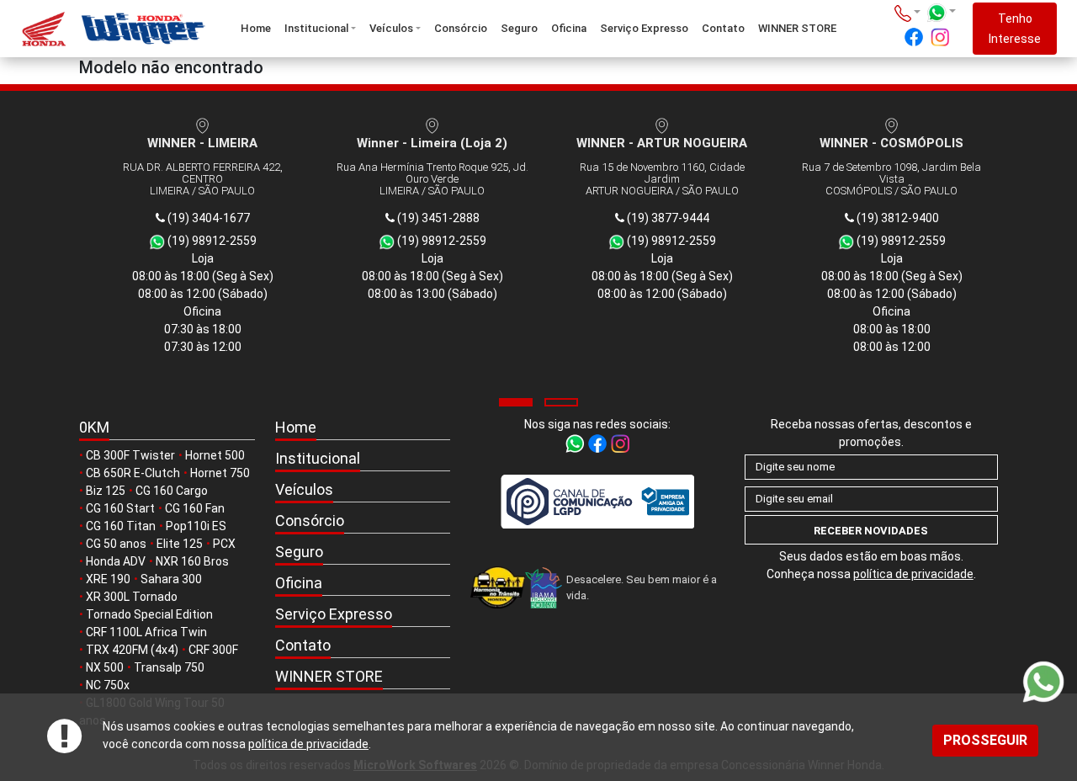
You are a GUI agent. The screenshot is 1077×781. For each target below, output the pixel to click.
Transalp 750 (169, 667)
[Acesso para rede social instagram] (940, 37)
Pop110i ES (196, 526)
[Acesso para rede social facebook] (914, 37)
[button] (515, 402)
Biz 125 (105, 490)
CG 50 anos (116, 543)
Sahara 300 (171, 579)
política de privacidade (308, 744)
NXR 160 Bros (192, 561)
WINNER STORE (797, 28)
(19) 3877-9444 (666, 218)
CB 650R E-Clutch (133, 473)
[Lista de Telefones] (907, 12)
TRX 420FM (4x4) (132, 649)
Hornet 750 (220, 473)
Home (256, 28)
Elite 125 (180, 543)
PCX (224, 543)
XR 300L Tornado (132, 596)
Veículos (391, 28)
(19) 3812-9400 (896, 218)
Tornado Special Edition (149, 614)
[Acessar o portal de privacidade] (597, 501)
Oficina (568, 28)
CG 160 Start (120, 508)
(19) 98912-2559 (211, 240)
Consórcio (460, 28)
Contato (723, 28)
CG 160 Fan (195, 508)
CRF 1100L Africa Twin (146, 632)
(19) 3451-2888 (437, 218)
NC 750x (108, 685)
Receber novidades (871, 530)
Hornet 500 (215, 455)
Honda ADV (116, 561)
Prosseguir (985, 740)
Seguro (519, 28)
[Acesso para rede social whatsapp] (576, 442)
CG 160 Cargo (171, 490)
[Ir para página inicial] (106, 29)
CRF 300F (213, 649)
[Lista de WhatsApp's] (941, 13)
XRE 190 (108, 579)
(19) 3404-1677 (207, 218)
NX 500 (105, 667)
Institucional (316, 28)
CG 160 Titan (121, 526)
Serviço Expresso (644, 28)
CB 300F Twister (130, 455)
